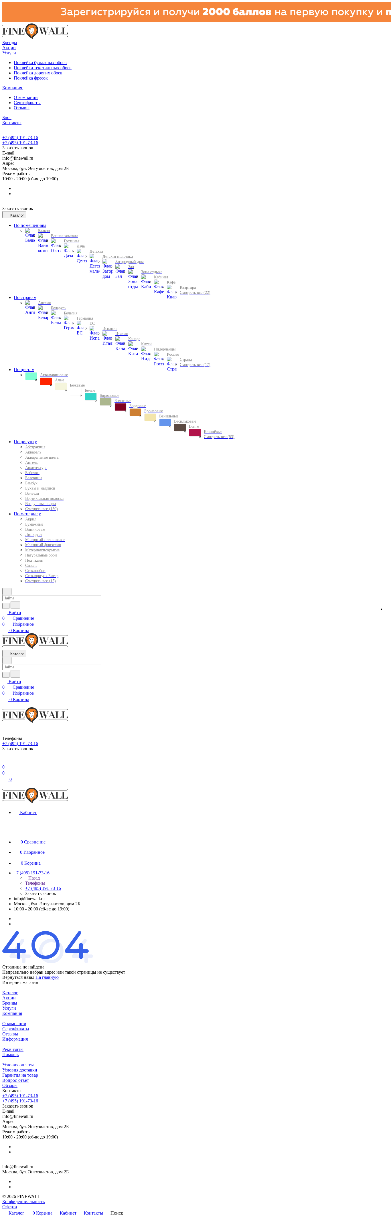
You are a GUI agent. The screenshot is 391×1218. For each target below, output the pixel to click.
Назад (33, 878)
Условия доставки (19, 1070)
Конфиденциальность (23, 1201)
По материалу (27, 513)
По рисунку (25, 441)
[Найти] (15, 605)
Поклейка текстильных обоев (43, 67)
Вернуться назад (18, 977)
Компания (12, 1013)
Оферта (9, 1206)
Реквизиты (12, 1049)
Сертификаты (27, 102)
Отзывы (21, 107)
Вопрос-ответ (15, 1080)
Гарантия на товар (20, 1075)
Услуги (9, 1008)
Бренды (9, 1003)
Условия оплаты (18, 1064)
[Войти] (4, 761)
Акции (9, 997)
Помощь (10, 1054)
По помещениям (30, 225)
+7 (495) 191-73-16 (20, 137)
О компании (26, 97)
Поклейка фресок (31, 78)
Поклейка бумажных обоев (40, 62)
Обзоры (9, 1085)
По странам (25, 297)
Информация (15, 1039)
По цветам (24, 369)
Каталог (10, 992)
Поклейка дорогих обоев (38, 72)
